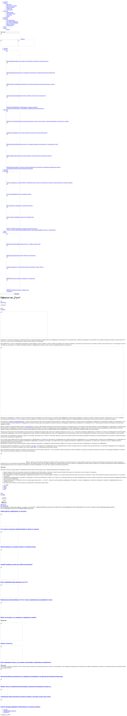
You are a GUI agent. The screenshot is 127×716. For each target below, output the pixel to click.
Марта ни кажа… (10, 24)
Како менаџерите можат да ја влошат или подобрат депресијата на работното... (26, 662)
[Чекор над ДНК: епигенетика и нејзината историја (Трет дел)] (13, 227)
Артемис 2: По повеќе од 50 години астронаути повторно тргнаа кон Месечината (26, 132)
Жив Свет (8, 4)
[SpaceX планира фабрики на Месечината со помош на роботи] (13, 105)
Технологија (9, 9)
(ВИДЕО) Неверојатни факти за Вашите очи (17, 290)
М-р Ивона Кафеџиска (12, 21)
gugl (5, 489)
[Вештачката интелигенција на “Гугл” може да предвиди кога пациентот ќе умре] (9, 596)
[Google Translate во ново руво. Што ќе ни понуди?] (9, 561)
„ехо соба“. (33, 445)
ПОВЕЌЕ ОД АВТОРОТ (20, 511)
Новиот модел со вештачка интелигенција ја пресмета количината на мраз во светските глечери (30, 84)
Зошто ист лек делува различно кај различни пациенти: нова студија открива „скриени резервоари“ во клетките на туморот (37, 121)
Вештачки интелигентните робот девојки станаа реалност (20, 255)
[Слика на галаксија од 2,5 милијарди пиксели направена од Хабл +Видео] (13, 265)
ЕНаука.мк (3, 302)
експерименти (29, 426)
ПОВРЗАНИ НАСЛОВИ (7, 511)
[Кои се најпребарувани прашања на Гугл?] (9, 579)
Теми (5, 26)
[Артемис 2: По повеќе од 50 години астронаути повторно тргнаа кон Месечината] (13, 131)
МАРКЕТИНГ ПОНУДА (10, 711)
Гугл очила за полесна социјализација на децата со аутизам (20, 529)
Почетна (6, 1)
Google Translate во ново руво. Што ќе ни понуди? (17, 564)
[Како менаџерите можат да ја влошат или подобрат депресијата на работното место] (13, 60)
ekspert (5, 487)
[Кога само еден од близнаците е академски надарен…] (13, 204)
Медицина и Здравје (11, 5)
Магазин (6, 11)
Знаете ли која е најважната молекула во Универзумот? (20, 217)
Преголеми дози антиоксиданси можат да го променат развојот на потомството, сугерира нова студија (32, 144)
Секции (5, 3)
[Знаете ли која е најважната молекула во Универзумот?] (13, 215)
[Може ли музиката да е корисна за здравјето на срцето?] (9, 614)
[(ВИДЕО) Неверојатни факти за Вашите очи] (13, 288)
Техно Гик (9, 15)
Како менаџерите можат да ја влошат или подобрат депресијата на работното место (27, 61)
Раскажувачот (9, 25)
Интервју (6, 17)
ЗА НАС (6, 709)
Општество (9, 8)
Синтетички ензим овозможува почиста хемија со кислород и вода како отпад (26, 95)
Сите (7, 108)
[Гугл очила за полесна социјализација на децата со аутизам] (9, 526)
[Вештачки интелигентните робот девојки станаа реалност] (13, 254)
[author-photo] (4, 503)
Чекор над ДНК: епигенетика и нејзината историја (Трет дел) (21, 228)
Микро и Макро (10, 7)
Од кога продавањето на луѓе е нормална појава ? (18, 194)
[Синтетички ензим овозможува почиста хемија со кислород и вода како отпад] (13, 94)
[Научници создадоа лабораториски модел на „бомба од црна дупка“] (13, 242)
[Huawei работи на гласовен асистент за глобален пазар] (9, 544)
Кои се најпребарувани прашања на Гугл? (14, 582)
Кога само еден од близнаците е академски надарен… (19, 205)
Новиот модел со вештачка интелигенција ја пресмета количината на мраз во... (26, 686)
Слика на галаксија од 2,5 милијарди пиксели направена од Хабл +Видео (24, 267)
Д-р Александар (10, 20)
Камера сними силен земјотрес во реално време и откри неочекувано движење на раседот (29, 155)
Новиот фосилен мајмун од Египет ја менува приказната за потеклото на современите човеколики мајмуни (33, 167)
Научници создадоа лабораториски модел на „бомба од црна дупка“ (23, 244)
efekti (5, 486)
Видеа (8, 29)
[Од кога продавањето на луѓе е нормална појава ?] (13, 192)
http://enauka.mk (4, 505)
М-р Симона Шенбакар (12, 22)
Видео (5, 28)
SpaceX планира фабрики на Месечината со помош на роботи (21, 107)
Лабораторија (9, 12)
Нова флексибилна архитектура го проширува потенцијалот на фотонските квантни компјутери (30, 72)
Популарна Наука (10, 13)
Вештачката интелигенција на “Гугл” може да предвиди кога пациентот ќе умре (26, 599)
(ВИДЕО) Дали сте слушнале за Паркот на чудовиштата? (20, 278)
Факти (8, 16)
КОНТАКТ (6, 712)
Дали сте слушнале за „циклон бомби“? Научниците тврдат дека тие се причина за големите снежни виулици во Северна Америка (39, 182)
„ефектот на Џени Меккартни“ (17, 421)
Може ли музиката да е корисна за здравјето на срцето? (18, 617)
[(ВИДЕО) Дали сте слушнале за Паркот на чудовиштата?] (13, 277)
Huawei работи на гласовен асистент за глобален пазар (18, 547)
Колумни (6, 19)
